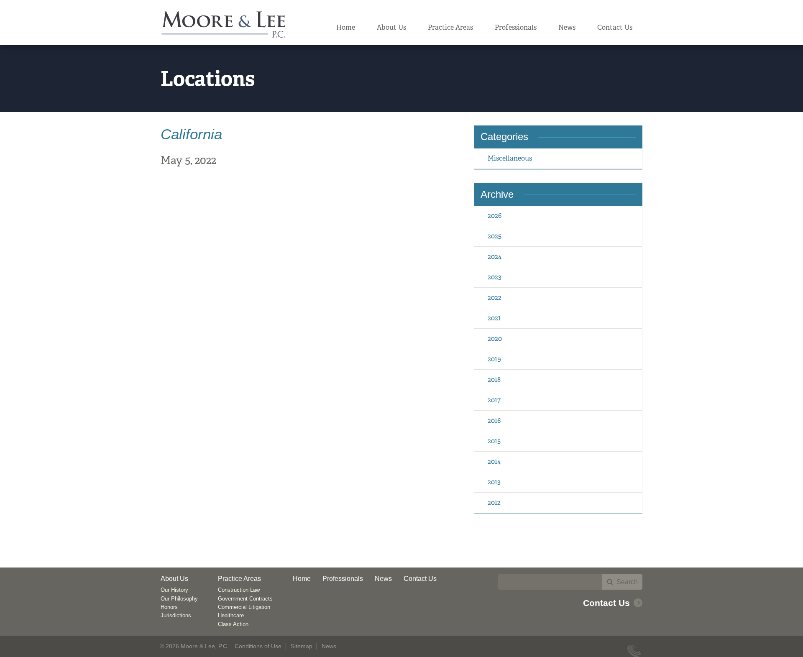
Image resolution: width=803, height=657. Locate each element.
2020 (495, 338)
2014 (494, 461)
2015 (494, 441)
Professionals (516, 27)
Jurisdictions (176, 615)
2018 (494, 379)
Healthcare (231, 615)
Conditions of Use (258, 646)
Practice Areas (450, 27)
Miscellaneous (510, 158)
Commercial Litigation (244, 607)
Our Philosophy (179, 599)
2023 (494, 277)
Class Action (233, 624)
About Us (391, 27)
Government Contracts (245, 599)
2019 (494, 359)
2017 (494, 400)
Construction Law (239, 590)
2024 (494, 256)
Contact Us (614, 27)
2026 (494, 215)
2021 (494, 318)
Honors (169, 607)
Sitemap (301, 646)
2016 (494, 420)
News (566, 27)
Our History (174, 590)
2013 (494, 482)
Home (345, 27)
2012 (494, 502)
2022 (494, 297)
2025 (494, 236)
